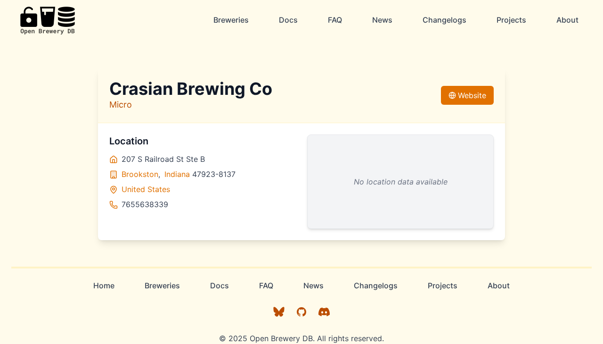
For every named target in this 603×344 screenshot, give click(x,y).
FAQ (335, 20)
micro (120, 104)
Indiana (177, 174)
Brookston (140, 174)
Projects (511, 20)
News (382, 20)
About (567, 20)
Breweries (231, 20)
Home (103, 285)
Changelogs (444, 20)
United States (146, 189)
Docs (288, 20)
